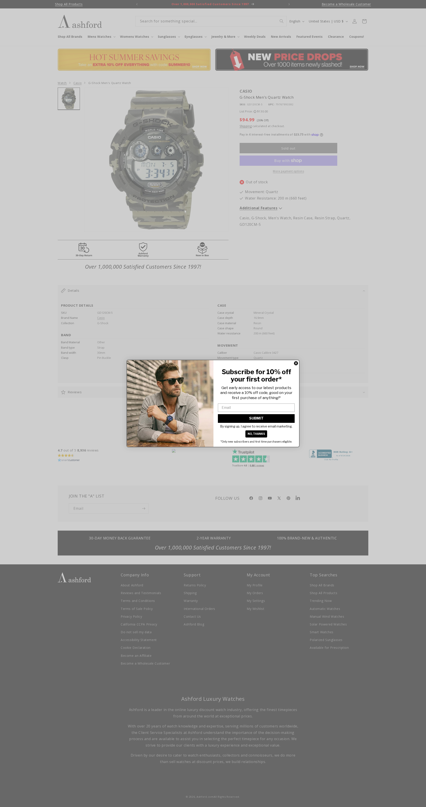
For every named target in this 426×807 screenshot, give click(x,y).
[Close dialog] (296, 363)
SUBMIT (256, 418)
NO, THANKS (256, 433)
